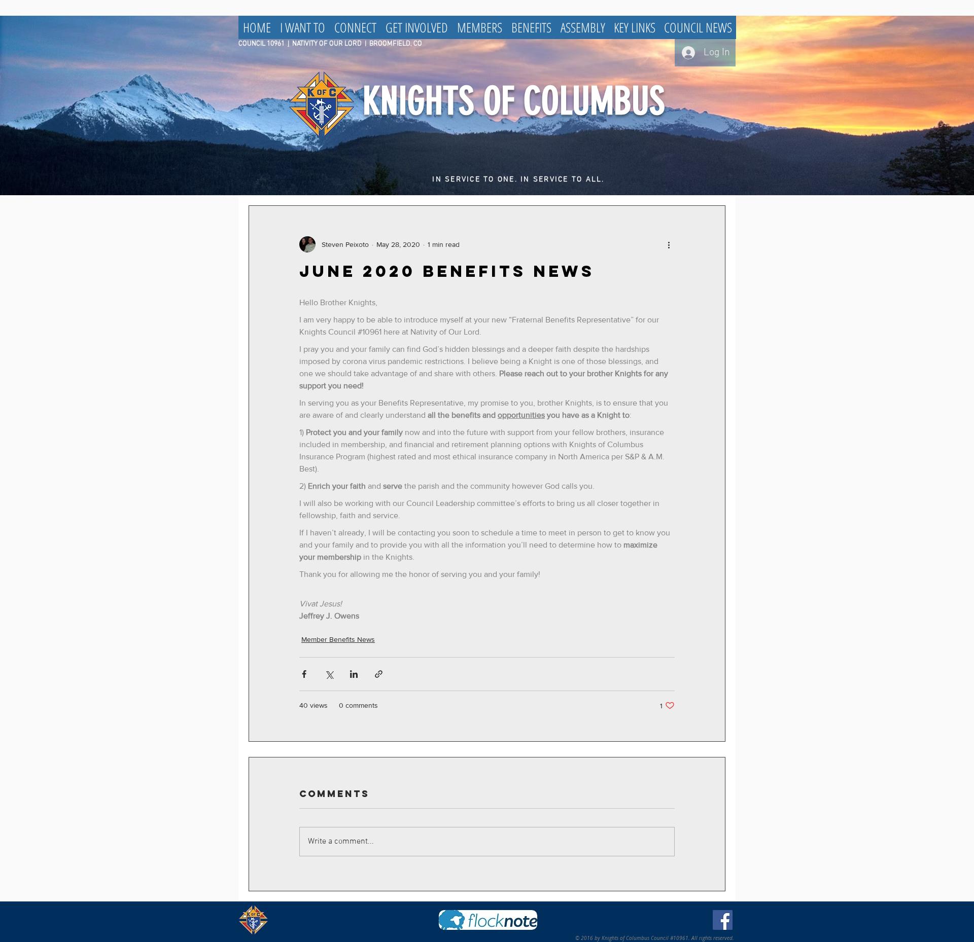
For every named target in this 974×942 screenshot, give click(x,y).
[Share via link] (379, 674)
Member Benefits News (338, 639)
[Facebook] (723, 920)
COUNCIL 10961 (263, 44)
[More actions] (669, 244)
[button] (302, 27)
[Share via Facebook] (304, 674)
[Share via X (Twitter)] (329, 674)
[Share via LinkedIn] (354, 674)
